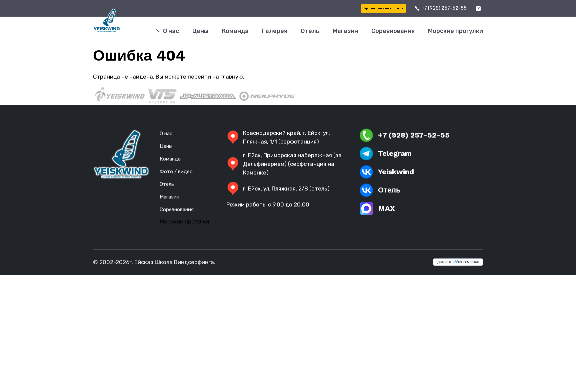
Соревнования (393, 31)
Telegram (395, 153)
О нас (170, 31)
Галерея (274, 31)
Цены (200, 31)
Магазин (345, 31)
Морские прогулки (455, 31)
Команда (235, 31)
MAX (386, 208)
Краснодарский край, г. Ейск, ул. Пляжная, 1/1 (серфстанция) (286, 137)
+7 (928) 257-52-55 (444, 8)
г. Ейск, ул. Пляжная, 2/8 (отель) (286, 188)
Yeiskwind (396, 172)
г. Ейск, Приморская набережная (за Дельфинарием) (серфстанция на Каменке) (292, 164)
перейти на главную (215, 76)
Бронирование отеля (383, 8)
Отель (310, 31)
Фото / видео (176, 172)
